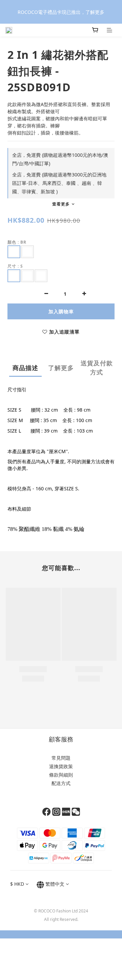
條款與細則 (61, 775)
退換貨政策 (61, 766)
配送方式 (61, 783)
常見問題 (61, 758)
